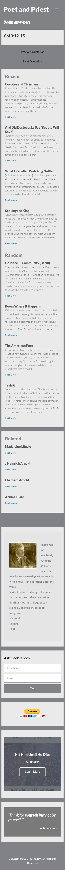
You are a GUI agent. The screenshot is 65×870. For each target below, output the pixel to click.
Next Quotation (32, 61)
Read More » (11, 117)
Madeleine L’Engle (18, 446)
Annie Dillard (14, 497)
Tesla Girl (12, 385)
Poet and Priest (26, 9)
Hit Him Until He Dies (32, 754)
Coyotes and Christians (21, 84)
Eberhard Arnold (17, 480)
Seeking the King (17, 211)
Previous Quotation (32, 51)
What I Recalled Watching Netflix (29, 171)
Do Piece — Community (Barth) (27, 263)
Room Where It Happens (23, 306)
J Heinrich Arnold (17, 463)
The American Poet (19, 346)
